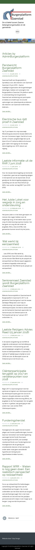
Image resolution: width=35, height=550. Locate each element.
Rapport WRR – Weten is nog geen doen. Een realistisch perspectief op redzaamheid (16, 470)
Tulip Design (16, 538)
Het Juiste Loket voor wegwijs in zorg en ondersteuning (15, 202)
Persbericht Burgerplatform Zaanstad (11, 68)
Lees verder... (6, 111)
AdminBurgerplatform (10, 76)
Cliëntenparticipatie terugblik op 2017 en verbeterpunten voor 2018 (15, 375)
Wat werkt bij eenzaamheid (10, 243)
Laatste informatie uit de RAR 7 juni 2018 (17, 162)
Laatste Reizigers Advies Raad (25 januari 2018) (17, 331)
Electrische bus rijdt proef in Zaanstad (14, 121)
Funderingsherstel (13, 420)
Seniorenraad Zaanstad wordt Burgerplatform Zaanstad (16, 283)
